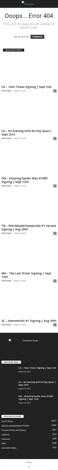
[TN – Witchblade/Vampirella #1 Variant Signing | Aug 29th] (29, 208)
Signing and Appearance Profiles (15, 426)
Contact (29, 462)
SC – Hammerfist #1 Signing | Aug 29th (28, 321)
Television (5, 439)
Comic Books (7, 421)
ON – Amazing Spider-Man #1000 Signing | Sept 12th (24, 180)
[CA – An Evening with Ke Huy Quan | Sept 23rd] (29, 113)
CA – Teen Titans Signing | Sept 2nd (26, 87)
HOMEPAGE (37, 37)
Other (3, 443)
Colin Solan (6, 91)
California (5, 435)
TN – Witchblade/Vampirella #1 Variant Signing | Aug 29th (28, 227)
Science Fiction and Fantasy (13, 430)
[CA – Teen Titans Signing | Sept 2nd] (29, 69)
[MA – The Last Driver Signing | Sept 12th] (29, 255)
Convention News (9, 448)
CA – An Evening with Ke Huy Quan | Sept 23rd (26, 132)
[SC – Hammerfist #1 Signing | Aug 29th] (29, 303)
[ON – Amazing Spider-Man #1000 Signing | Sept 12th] (29, 160)
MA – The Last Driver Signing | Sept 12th (26, 275)
